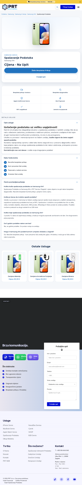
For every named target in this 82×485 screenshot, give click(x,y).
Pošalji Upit (41, 77)
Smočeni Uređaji (34, 457)
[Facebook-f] (68, 479)
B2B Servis (32, 435)
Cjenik (30, 429)
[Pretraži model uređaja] (57, 7)
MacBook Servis (9, 429)
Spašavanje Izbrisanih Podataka (39, 451)
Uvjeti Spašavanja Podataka (13, 482)
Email (48, 362)
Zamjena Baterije (14, 276)
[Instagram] (62, 479)
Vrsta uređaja (51, 380)
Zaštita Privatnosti (21, 480)
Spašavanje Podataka (11, 435)
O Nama (6, 451)
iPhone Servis (8, 425)
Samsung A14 (31, 14)
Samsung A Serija (20, 14)
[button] (67, 7)
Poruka (49, 389)
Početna (4, 14)
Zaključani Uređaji (34, 454)
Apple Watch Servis (10, 432)
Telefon (49, 371)
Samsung (11, 14)
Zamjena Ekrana (68, 276)
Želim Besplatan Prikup (41, 70)
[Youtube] (74, 479)
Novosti (5, 454)
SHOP (30, 432)
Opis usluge (9, 123)
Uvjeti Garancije (8, 480)
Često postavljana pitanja (14, 182)
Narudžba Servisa (34, 425)
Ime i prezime (51, 353)
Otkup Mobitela (8, 439)
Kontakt (5, 457)
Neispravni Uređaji (34, 461)
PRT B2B (6, 461)
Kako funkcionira (11, 158)
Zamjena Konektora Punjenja (41, 276)
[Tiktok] (55, 479)
